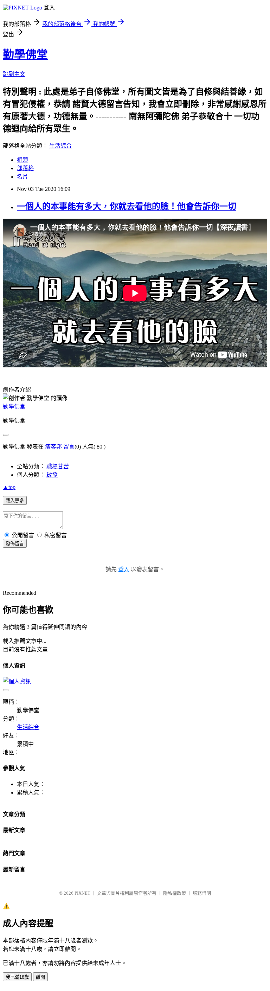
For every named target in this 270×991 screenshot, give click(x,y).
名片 (22, 177)
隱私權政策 (174, 893)
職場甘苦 (57, 466)
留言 (69, 447)
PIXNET (82, 893)
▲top (9, 487)
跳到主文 (14, 74)
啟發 (52, 475)
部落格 (25, 168)
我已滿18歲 (17, 977)
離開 (40, 977)
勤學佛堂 (25, 54)
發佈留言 (15, 543)
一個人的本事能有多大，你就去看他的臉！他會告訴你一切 (126, 206)
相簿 (22, 160)
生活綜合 (60, 146)
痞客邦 (53, 447)
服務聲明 (202, 893)
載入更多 (15, 500)
